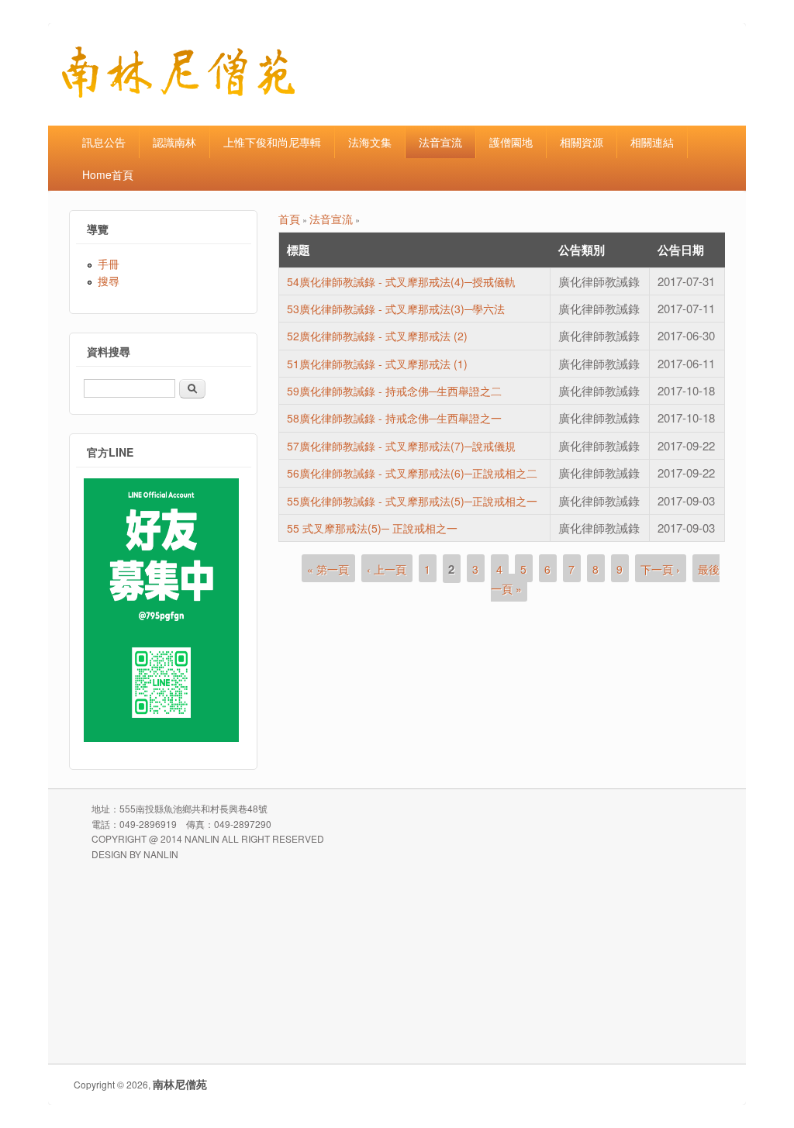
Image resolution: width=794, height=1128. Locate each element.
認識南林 (174, 142)
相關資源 (581, 142)
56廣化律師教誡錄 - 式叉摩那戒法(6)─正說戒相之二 (412, 473)
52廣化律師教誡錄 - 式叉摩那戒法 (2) (377, 335)
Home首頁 (107, 174)
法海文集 (370, 142)
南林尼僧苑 (180, 1084)
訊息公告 (104, 142)
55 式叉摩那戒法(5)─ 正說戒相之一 (372, 528)
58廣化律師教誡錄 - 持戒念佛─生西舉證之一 (394, 418)
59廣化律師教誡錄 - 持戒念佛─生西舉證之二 (394, 390)
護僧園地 (511, 142)
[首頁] (178, 93)
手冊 (108, 263)
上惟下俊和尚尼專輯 (272, 142)
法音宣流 (440, 142)
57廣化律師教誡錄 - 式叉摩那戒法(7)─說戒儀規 (401, 446)
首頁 (289, 218)
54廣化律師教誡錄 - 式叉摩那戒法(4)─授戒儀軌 (401, 281)
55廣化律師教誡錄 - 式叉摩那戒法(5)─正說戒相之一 (412, 501)
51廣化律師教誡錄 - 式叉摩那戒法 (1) (377, 363)
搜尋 (108, 280)
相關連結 (652, 142)
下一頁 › (660, 569)
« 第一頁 (328, 569)
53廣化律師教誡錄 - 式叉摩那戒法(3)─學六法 (396, 308)
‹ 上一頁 (386, 569)
